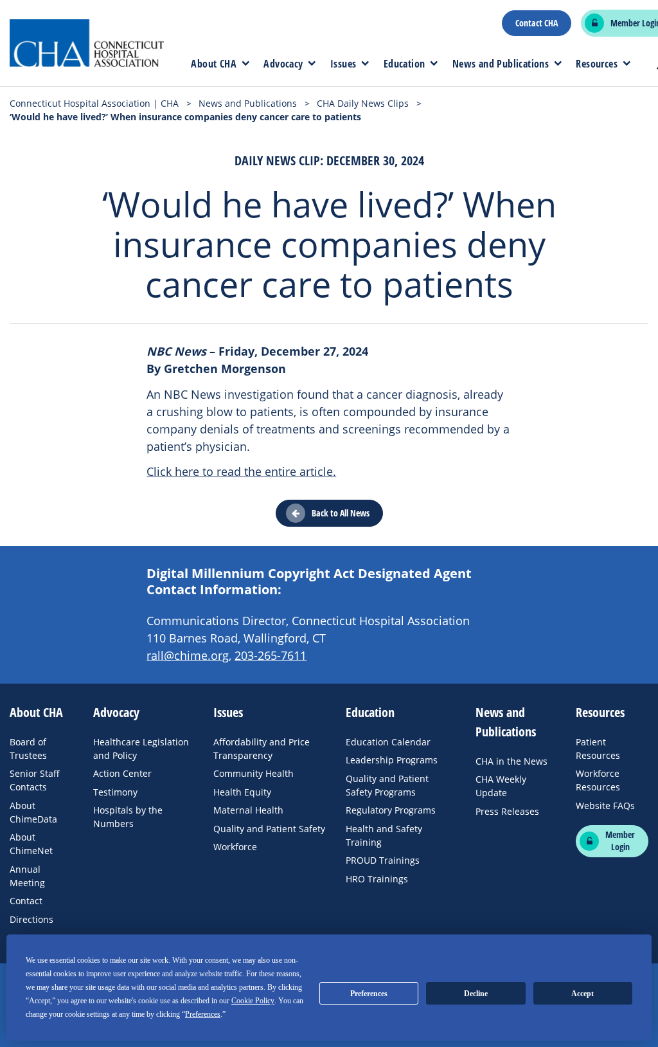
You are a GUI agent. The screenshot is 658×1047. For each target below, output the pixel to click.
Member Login (620, 841)
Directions (31, 919)
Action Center (122, 773)
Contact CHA (536, 23)
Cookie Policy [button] (252, 1000)
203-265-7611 (271, 655)
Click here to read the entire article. (241, 471)
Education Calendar (388, 742)
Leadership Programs (392, 760)
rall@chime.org (188, 655)
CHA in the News (511, 761)
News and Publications (500, 64)
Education (404, 64)
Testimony (115, 792)
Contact (26, 901)
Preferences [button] (202, 1014)
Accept (582, 993)
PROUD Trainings (383, 860)
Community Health (253, 773)
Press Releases (507, 811)
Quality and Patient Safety (269, 829)
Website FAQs (605, 805)
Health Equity (242, 792)
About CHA (213, 64)
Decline (476, 993)
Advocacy (283, 64)
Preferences (368, 993)
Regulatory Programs (391, 810)
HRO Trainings (377, 879)
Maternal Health (248, 810)
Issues (343, 64)
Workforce (235, 847)
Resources (597, 64)
